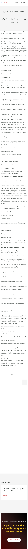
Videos (4, 432)
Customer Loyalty (7, 416)
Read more (7, 461)
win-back (16, 374)
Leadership (5, 409)
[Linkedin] (24, 382)
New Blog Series (7, 393)
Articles (5, 406)
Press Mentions (6, 435)
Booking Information (8, 425)
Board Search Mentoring (9, 428)
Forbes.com (6, 412)
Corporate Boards (7, 403)
